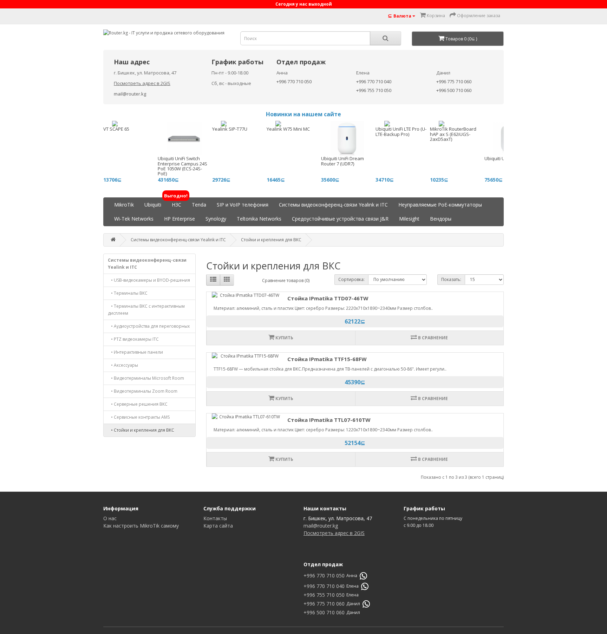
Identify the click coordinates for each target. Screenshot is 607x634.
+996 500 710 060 (453, 90)
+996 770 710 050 (294, 81)
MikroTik (124, 204)
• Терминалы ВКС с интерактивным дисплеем (146, 309)
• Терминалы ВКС (128, 293)
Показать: (451, 279)
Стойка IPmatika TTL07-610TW (329, 419)
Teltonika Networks (259, 218)
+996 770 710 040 (373, 81)
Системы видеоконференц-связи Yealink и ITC (333, 204)
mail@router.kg (130, 94)
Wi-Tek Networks (134, 218)
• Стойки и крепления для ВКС (141, 430)
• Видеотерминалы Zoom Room (142, 391)
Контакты (215, 518)
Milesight (409, 218)
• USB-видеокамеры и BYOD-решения (149, 280)
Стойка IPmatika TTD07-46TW (327, 298)
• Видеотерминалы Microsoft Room (146, 378)
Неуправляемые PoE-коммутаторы (440, 204)
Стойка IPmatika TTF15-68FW (327, 358)
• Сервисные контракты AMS (139, 417)
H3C (177, 203)
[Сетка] (227, 280)
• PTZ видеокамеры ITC (133, 339)
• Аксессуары (123, 365)
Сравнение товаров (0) (285, 280)
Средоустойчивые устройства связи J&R (340, 218)
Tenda (199, 204)
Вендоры (440, 218)
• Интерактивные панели (135, 352)
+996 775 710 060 (453, 81)
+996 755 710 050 (373, 90)
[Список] (213, 280)
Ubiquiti (152, 204)
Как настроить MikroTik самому (141, 525)
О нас (110, 518)
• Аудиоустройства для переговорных (149, 326)
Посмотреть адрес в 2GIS (142, 83)
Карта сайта (218, 525)
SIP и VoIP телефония (242, 204)
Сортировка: (351, 279)
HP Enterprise (179, 218)
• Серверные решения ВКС (138, 404)
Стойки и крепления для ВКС (271, 240)
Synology (215, 218)
